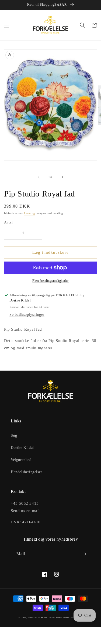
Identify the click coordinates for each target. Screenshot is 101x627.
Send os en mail (25, 511)
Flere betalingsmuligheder (50, 281)
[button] (7, 25)
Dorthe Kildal (22, 448)
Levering (29, 213)
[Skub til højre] (62, 177)
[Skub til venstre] (39, 177)
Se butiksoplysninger (26, 315)
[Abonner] (84, 554)
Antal (8, 222)
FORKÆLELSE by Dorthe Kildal (45, 617)
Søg (14, 435)
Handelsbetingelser (26, 472)
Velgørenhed (21, 460)
